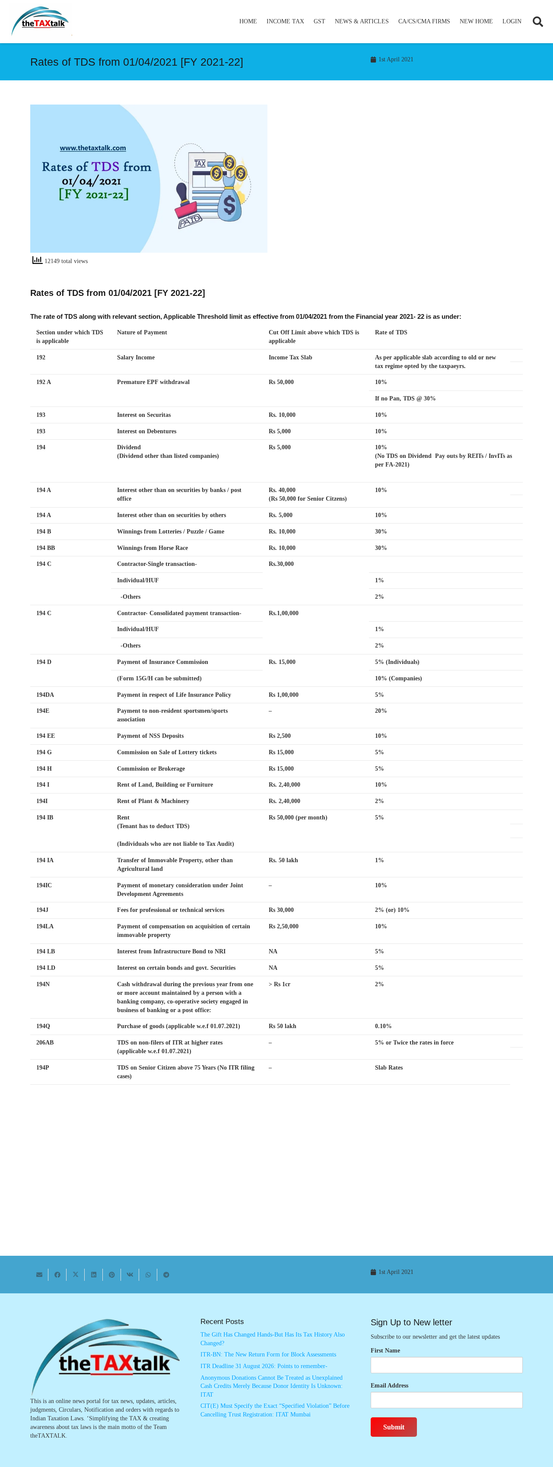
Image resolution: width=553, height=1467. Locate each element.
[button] (307, 21)
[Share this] (57, 1275)
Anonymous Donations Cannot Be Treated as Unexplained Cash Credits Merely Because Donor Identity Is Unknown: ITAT (271, 1386)
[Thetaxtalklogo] (40, 21)
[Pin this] (112, 1275)
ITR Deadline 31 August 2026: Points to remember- (263, 1366)
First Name (385, 1350)
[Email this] (39, 1275)
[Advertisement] (404, 182)
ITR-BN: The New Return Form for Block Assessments (268, 1354)
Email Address (389, 1385)
